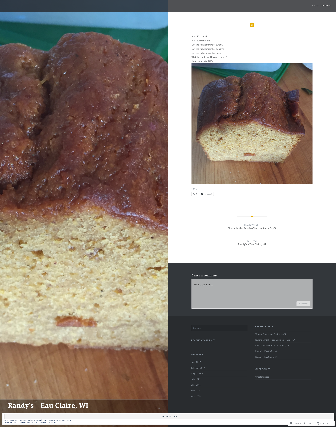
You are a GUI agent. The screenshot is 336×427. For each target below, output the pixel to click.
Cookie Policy (51, 422)
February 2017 (198, 368)
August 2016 (197, 373)
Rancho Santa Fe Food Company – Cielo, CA (275, 339)
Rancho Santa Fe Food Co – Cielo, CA (272, 345)
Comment (303, 304)
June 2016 (196, 384)
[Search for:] (219, 328)
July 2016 (195, 379)
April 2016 (196, 396)
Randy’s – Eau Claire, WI (266, 351)
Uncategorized (262, 376)
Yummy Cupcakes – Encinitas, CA (270, 334)
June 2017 (196, 362)
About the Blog (321, 5)
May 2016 (196, 390)
